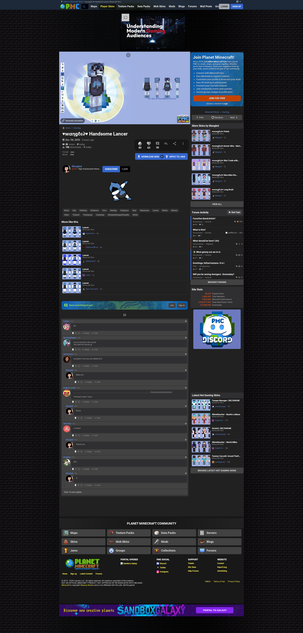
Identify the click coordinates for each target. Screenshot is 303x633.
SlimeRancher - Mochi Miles (224, 482)
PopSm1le (219, 460)
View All (217, 244)
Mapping (209, 284)
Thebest (76, 215)
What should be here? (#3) (206, 280)
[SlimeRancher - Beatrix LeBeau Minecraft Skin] (201, 459)
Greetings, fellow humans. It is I (208, 303)
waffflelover (232, 273)
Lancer (155, 210)
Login (225, 104)
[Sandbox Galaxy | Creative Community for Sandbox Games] (151, 627)
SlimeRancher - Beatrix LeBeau (226, 454)
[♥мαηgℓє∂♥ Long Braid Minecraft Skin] (201, 234)
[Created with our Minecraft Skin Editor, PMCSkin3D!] (183, 122)
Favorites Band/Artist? (204, 258)
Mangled (77, 166)
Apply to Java (177, 156)
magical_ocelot (69, 388)
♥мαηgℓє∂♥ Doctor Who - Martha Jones (227, 186)
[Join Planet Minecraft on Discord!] (217, 388)
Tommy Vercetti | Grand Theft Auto (225, 496)
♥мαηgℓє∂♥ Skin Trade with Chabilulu (225, 200)
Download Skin (150, 156)
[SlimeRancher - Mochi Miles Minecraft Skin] (201, 486)
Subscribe (111, 169)
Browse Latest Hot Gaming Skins (217, 510)
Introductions (204, 306)
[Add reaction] (78, 333)
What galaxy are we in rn (208, 292)
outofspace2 (220, 502)
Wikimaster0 (90, 261)
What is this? (199, 269)
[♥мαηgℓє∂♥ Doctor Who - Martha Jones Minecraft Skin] (201, 190)
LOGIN (224, 6)
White (135, 215)
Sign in (182, 305)
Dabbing (83, 210)
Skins (68, 128)
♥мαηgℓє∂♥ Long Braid (222, 229)
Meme (164, 210)
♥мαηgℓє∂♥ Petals (220, 171)
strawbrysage (220, 446)
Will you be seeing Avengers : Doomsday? (213, 314)
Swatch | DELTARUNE (221, 468)
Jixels (88, 275)
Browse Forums (217, 322)
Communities (198, 284)
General (208, 262)
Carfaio (66, 321)
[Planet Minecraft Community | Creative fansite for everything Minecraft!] (82, 580)
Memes (174, 210)
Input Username (92, 289)
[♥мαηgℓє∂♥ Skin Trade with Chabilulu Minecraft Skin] (201, 205)
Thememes (87, 215)
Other (66, 215)
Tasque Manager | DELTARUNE (226, 440)
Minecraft (66, 601)
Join (172, 305)
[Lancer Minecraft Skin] (71, 232)
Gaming (77, 128)
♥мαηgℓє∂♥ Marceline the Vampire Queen (224, 215)
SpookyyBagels (69, 338)
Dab (74, 210)
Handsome (144, 210)
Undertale (100, 215)
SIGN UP (236, 6)
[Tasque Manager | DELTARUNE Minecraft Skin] (201, 445)
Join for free (217, 98)
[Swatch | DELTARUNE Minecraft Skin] (201, 473)
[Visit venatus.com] (255, 43)
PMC (195, 306)
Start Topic (235, 252)
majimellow (90, 233)
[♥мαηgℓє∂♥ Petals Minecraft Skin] (201, 176)
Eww (104, 210)
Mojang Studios (87, 601)
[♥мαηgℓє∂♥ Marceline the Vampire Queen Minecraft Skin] (201, 219)
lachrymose (68, 354)
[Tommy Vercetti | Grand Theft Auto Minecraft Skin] (201, 500)
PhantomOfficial (92, 247)
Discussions (197, 262)
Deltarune (95, 210)
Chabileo (67, 457)
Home (65, 2)
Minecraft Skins (76, 2)
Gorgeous (124, 210)
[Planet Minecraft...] (84, 6)
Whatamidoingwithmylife (118, 215)
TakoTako (67, 424)
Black (66, 210)
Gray (134, 210)
